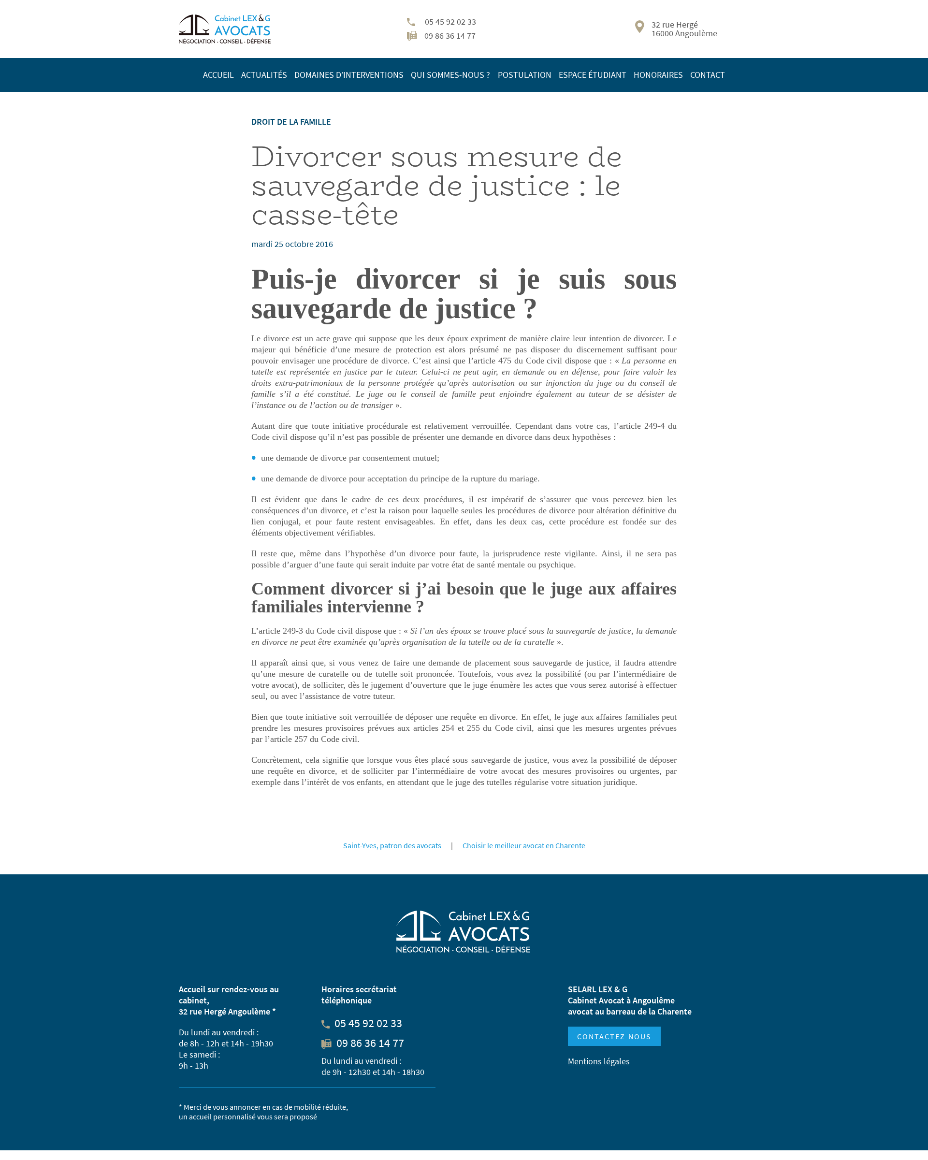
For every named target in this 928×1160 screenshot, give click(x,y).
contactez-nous (614, 1036)
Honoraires (658, 74)
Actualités (264, 74)
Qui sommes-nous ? (450, 74)
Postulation (524, 74)
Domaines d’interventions (349, 74)
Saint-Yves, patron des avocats (392, 845)
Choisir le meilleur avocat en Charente (524, 845)
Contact (707, 74)
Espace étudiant (592, 74)
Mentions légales (599, 1061)
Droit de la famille (291, 121)
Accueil (218, 74)
